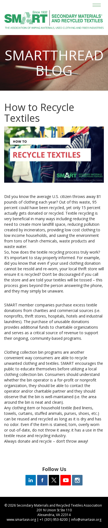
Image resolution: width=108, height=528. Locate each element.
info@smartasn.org (86, 519)
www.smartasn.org (21, 519)
